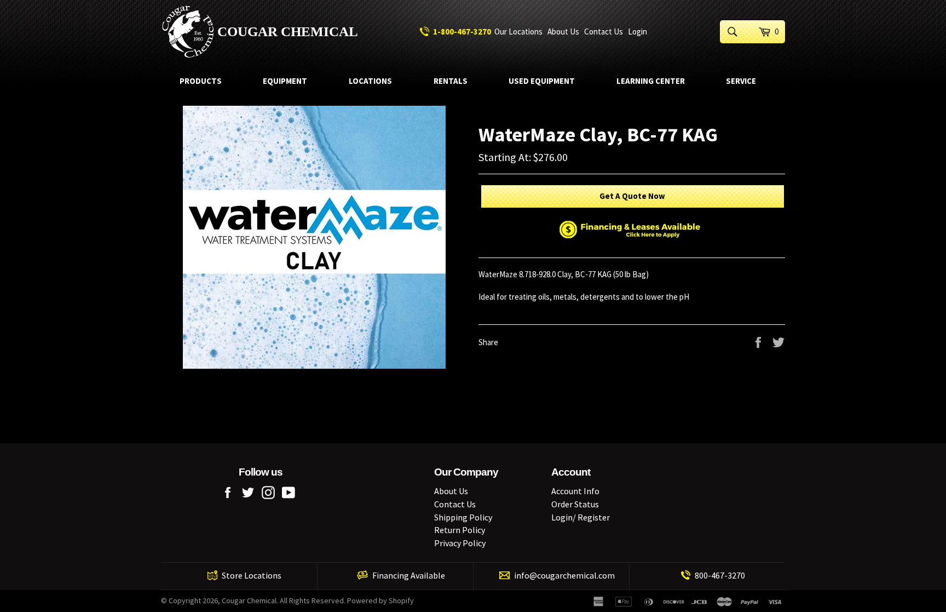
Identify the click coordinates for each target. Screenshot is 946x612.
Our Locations (518, 31)
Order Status (575, 504)
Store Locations (251, 575)
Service (741, 81)
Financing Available (408, 575)
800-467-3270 (720, 575)
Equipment (285, 81)
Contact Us (603, 31)
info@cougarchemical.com (564, 575)
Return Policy (459, 529)
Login (637, 31)
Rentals (451, 81)
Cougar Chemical (287, 31)
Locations (370, 81)
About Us (563, 31)
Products (201, 81)
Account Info (575, 490)
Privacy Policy (460, 542)
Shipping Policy (463, 517)
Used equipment (542, 81)
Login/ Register (580, 517)
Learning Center (650, 81)
